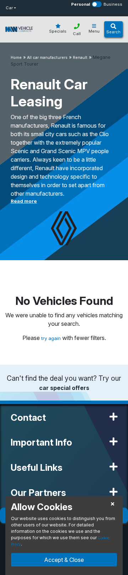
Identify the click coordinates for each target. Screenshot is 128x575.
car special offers (64, 387)
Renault (80, 57)
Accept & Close (64, 559)
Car (9, 7)
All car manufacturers (47, 57)
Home (16, 57)
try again (51, 338)
